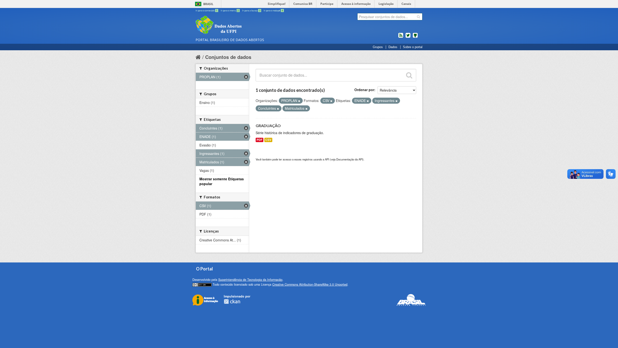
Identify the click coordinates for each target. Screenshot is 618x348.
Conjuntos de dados (228, 56)
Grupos (378, 47)
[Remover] (299, 101)
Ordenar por (364, 89)
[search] (418, 16)
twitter (408, 37)
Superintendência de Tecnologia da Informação (250, 279)
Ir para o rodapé (273, 10)
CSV (268, 140)
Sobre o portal (412, 47)
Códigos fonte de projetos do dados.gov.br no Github (415, 37)
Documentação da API (349, 159)
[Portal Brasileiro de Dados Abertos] (247, 25)
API (327, 159)
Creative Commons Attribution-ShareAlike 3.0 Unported (309, 284)
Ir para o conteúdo (206, 10)
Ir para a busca (251, 10)
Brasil (208, 4)
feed (400, 37)
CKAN (232, 301)
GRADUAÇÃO (268, 125)
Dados (392, 47)
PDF (259, 140)
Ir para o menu (230, 10)
